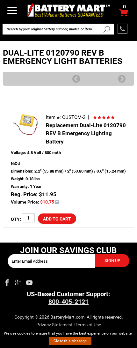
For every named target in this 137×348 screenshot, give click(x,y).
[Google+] (18, 281)
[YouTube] (29, 281)
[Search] (106, 29)
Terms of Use (88, 324)
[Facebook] (7, 281)
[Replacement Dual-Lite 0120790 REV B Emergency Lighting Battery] (57, 202)
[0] (123, 14)
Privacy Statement (54, 324)
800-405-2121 (68, 301)
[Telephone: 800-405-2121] (122, 29)
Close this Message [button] (70, 341)
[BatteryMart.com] (69, 10)
